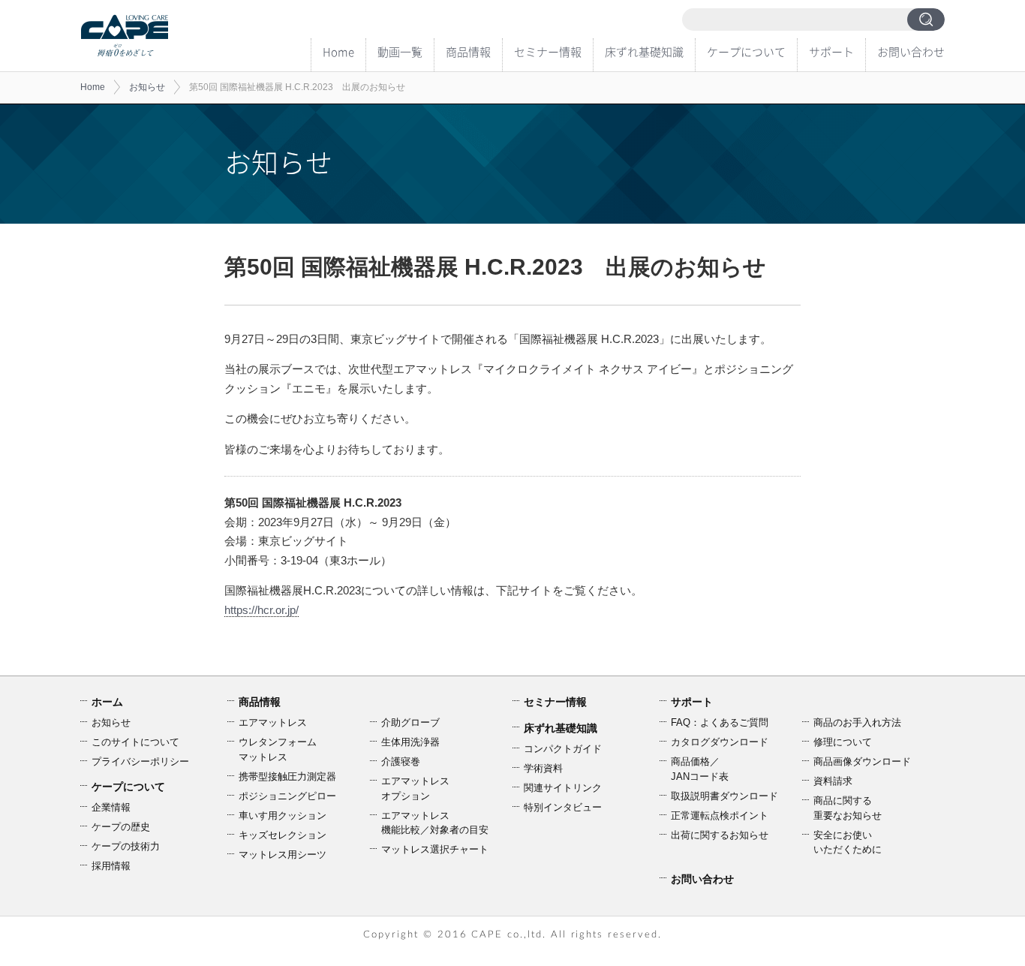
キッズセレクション (282, 835)
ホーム (107, 702)
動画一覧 (399, 52)
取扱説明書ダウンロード (724, 796)
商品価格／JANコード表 (700, 769)
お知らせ (147, 87)
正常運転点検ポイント (719, 815)
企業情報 (111, 807)
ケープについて (746, 52)
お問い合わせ (911, 52)
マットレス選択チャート (434, 849)
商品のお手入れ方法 (857, 722)
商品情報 (468, 52)
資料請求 (832, 781)
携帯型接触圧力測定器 (287, 776)
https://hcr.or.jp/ (261, 609)
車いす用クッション (282, 815)
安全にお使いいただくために (847, 842)
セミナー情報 (548, 52)
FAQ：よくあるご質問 (719, 722)
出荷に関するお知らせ (719, 835)
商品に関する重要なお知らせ (847, 808)
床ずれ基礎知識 (644, 52)
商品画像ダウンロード (862, 761)
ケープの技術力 (126, 846)
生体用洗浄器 (410, 742)
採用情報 (111, 865)
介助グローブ (410, 722)
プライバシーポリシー (140, 761)
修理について (842, 742)
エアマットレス (273, 722)
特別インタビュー (563, 807)
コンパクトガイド (563, 748)
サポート (831, 52)
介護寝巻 (400, 761)
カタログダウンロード (719, 742)
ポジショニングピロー (287, 796)
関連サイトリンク (563, 787)
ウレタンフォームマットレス (278, 749)
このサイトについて (135, 742)
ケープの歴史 (121, 826)
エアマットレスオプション (415, 788)
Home (338, 52)
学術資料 (543, 768)
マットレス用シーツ (282, 854)
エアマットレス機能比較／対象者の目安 (434, 823)
